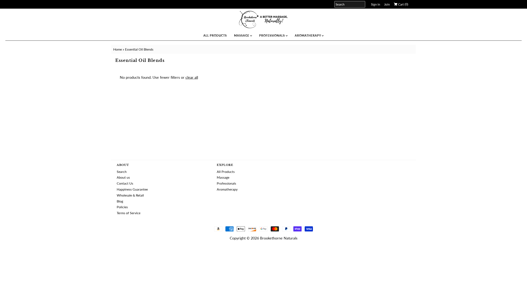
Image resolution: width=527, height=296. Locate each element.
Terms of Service (128, 213)
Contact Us (125, 183)
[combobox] (349, 4)
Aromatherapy (308, 35)
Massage (242, 35)
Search (122, 171)
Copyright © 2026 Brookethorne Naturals (263, 238)
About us (123, 177)
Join (387, 4)
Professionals (272, 35)
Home (117, 49)
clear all (191, 77)
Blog (120, 201)
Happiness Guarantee (132, 189)
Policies (122, 207)
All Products (215, 35)
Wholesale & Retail (130, 195)
